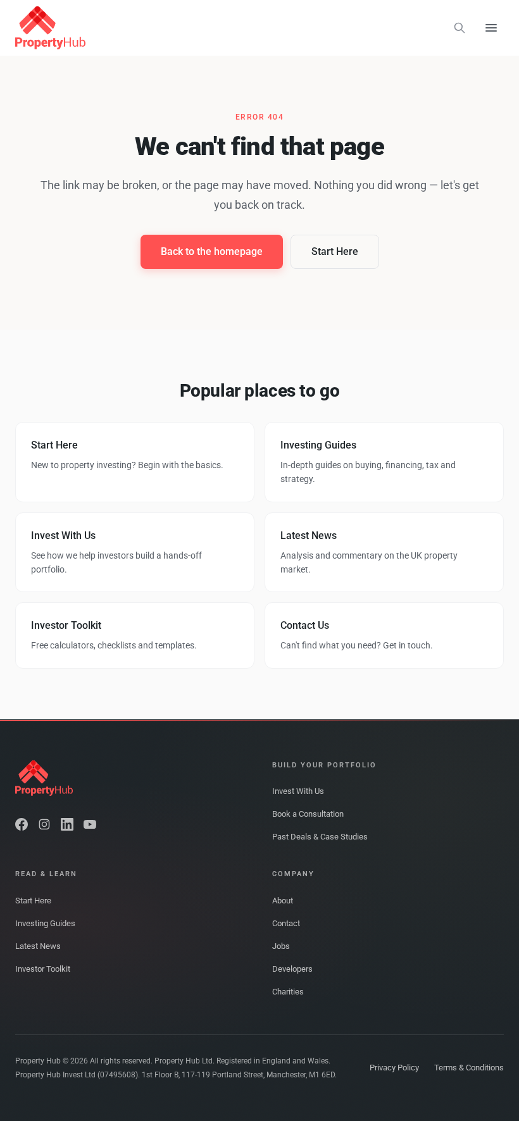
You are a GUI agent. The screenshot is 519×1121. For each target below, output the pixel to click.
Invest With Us (298, 791)
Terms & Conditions (469, 1067)
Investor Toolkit (42, 969)
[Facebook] (21, 824)
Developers (292, 969)
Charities (288, 991)
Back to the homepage (212, 251)
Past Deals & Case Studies (320, 836)
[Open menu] (491, 27)
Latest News (38, 946)
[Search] (459, 27)
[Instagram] (44, 824)
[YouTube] (90, 824)
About (282, 900)
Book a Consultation (308, 814)
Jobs (281, 946)
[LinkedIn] (67, 824)
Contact (286, 923)
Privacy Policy (394, 1067)
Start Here (334, 251)
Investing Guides (45, 923)
